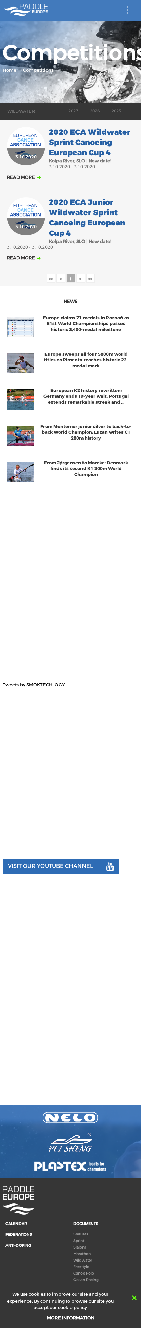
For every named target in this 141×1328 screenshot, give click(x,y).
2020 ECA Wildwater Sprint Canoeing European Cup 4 (89, 142)
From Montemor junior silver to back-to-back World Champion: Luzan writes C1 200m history (85, 432)
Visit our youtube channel (50, 866)
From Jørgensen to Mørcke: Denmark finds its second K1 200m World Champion (86, 468)
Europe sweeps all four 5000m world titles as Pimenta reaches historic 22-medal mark (86, 360)
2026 (95, 111)
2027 (73, 111)
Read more (21, 177)
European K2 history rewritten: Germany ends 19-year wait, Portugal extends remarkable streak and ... (86, 396)
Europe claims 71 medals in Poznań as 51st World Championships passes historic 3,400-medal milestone (86, 323)
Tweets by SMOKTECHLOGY (34, 685)
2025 (116, 111)
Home (9, 70)
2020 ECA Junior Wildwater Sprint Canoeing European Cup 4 (87, 217)
